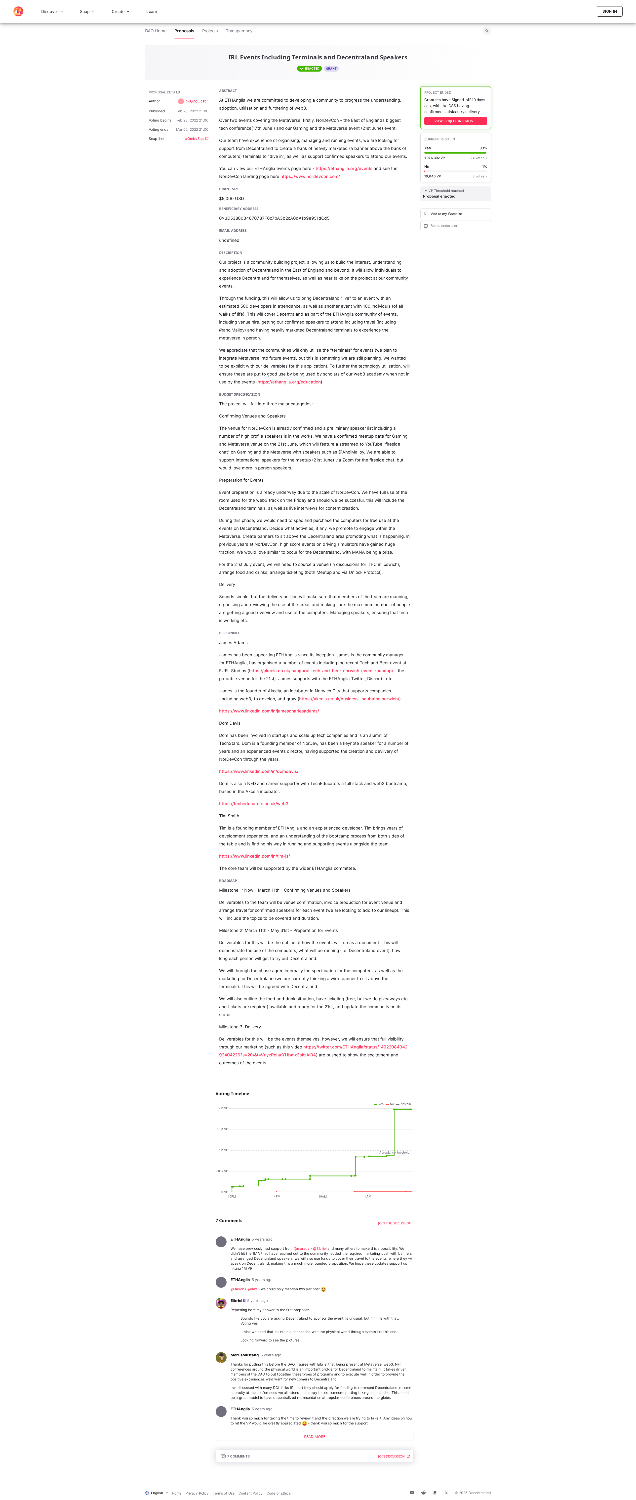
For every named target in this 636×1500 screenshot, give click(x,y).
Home (177, 1493)
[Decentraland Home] (18, 11)
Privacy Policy (197, 1493)
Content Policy (250, 1493)
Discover (49, 11)
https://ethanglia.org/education (289, 381)
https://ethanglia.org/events (344, 168)
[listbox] (156, 1493)
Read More (314, 1436)
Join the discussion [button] (394, 1223)
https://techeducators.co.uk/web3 (253, 803)
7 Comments (238, 1456)
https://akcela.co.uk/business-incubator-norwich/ (349, 698)
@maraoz (302, 1248)
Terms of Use (224, 1493)
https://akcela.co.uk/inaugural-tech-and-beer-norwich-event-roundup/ (321, 670)
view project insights (454, 121)
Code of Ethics (279, 1493)
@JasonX (238, 1289)
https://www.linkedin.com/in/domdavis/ (258, 771)
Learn (151, 11)
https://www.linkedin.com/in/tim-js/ (254, 856)
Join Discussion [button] (391, 1456)
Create (118, 11)
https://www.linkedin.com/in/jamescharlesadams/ (269, 710)
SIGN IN (609, 11)
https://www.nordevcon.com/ (310, 176)
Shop (85, 11)
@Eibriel (319, 1248)
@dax (252, 1289)
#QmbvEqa (194, 138)
